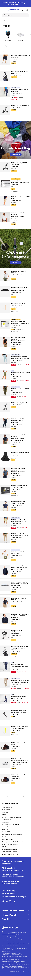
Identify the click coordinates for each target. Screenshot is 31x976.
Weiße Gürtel (6, 822)
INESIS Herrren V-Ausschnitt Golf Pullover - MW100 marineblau (20, 615)
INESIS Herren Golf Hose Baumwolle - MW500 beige (19, 534)
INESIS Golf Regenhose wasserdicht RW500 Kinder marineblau (20, 666)
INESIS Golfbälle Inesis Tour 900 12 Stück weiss (19, 486)
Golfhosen (5, 829)
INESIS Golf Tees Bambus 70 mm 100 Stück (19, 304)
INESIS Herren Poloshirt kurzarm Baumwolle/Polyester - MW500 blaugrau (18, 471)
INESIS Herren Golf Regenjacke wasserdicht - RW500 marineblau (19, 567)
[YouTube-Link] (7, 901)
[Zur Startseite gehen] (13, 10)
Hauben (4, 814)
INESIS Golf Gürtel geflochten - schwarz (20, 743)
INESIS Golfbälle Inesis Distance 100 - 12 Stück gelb (20, 322)
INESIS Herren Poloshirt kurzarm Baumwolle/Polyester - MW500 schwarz (18, 340)
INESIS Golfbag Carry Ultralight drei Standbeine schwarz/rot (19, 632)
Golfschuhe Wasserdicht (9, 849)
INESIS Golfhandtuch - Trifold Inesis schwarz (20, 453)
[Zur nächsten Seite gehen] (22, 795)
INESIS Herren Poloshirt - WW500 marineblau (18, 502)
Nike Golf (4, 846)
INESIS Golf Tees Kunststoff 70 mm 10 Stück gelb (19, 727)
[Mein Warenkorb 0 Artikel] (27, 10)
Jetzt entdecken (15, 154)
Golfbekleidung (6, 819)
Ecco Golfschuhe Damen (9, 851)
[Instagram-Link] (10, 901)
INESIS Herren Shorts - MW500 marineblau (20, 56)
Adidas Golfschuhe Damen (10, 844)
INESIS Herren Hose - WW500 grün (20, 389)
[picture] (5, 60)
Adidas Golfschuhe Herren (10, 854)
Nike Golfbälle (6, 832)
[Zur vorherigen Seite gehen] (9, 795)
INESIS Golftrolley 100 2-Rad (20, 403)
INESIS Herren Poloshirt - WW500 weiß (18, 552)
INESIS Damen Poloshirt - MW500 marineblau (19, 599)
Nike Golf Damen (7, 837)
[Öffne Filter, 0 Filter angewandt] (4, 47)
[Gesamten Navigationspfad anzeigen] (2, 20)
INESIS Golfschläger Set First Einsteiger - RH (20, 72)
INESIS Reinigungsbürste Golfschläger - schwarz (19, 711)
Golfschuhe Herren (7, 839)
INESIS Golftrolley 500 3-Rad (20, 105)
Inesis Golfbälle (6, 809)
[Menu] (4, 10)
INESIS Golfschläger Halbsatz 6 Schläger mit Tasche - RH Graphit (20, 648)
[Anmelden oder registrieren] (23, 10)
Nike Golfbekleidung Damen (10, 824)
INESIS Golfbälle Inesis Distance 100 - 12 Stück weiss (20, 181)
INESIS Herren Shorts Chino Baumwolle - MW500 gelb (19, 520)
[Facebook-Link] (3, 901)
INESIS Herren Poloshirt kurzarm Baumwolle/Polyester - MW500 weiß (18, 215)
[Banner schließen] (28, 3)
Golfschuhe (5, 827)
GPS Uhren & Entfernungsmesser (12, 817)
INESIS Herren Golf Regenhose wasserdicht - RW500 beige (20, 681)
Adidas (20, 40)
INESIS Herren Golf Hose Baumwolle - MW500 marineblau (18, 420)
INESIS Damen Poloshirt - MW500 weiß (19, 272)
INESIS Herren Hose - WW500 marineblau (20, 90)
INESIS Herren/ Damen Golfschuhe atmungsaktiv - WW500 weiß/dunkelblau (20, 760)
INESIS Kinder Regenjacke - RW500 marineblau (19, 697)
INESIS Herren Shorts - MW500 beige (20, 197)
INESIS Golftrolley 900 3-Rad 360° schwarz (20, 163)
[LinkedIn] (14, 901)
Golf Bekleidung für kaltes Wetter (12, 834)
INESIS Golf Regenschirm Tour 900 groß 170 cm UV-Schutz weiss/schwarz (20, 583)
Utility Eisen (5, 812)
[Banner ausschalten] (25, 3)
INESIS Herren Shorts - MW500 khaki (20, 373)
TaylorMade (8, 40)
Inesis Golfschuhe (7, 807)
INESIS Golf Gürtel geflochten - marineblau (20, 775)
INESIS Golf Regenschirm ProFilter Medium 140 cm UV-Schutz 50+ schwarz (20, 289)
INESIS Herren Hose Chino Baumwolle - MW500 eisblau (20, 357)
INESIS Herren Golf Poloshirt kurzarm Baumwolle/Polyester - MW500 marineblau (20, 437)
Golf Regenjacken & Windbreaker (12, 841)
